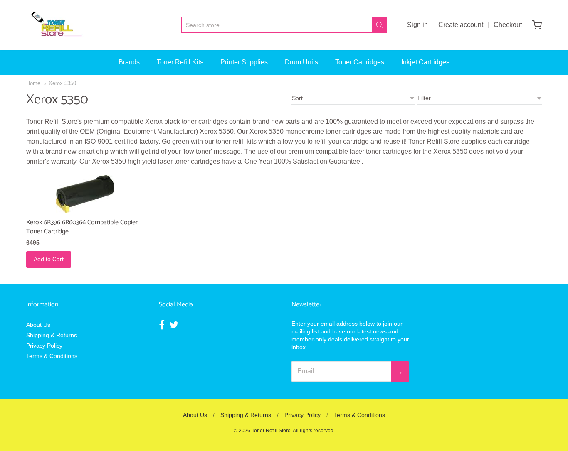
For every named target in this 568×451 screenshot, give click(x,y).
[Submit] (379, 25)
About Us (38, 324)
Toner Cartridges (359, 62)
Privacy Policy (44, 345)
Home (33, 83)
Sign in (417, 24)
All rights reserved (313, 431)
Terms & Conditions (51, 356)
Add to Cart (49, 259)
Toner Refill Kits (180, 62)
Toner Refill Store (271, 431)
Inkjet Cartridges (425, 62)
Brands (129, 62)
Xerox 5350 (62, 83)
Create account (460, 24)
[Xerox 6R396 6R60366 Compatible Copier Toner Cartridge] (85, 194)
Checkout (508, 24)
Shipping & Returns (51, 335)
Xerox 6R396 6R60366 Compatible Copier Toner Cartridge (82, 227)
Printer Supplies (244, 62)
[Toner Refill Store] (56, 25)
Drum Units (301, 62)
